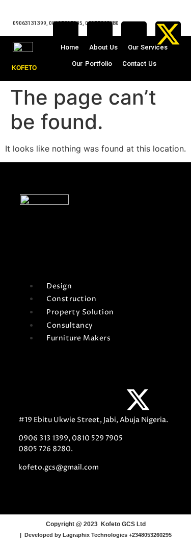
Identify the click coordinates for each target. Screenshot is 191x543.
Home (70, 47)
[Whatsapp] (100, 34)
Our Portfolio (92, 63)
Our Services (148, 47)
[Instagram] (134, 34)
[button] (125, 230)
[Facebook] (65, 34)
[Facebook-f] (31, 399)
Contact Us (139, 63)
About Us (103, 47)
